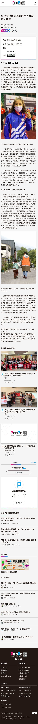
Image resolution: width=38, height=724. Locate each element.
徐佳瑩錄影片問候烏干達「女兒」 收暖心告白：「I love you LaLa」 (17, 530)
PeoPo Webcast (9, 606)
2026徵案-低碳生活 (25, 687)
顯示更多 (10, 51)
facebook (16, 659)
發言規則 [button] (33, 462)
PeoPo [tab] (15, 462)
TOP (34, 713)
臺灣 (8, 40)
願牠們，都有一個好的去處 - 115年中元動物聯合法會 (18, 584)
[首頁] (19, 3)
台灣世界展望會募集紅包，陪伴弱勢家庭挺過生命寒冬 (19, 447)
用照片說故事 (5, 696)
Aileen (6, 587)
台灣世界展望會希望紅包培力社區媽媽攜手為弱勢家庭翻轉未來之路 (19, 410)
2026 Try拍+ (5, 687)
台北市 (13, 40)
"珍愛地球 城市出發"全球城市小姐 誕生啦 (17, 637)
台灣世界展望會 (9, 450)
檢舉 (14, 30)
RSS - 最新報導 (6, 704)
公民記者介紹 (23, 676)
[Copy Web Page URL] (16, 63)
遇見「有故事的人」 (25, 696)
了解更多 (19, 503)
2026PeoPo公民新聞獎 (9, 572)
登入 (24, 468)
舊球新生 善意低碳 (8, 604)
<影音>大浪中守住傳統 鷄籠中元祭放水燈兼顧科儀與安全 (18, 594)
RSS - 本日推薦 (6, 707)
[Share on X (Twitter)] (9, 63)
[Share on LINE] (13, 63)
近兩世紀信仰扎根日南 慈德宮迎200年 (16, 629)
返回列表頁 (18, 472)
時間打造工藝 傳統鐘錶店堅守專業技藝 (15, 612)
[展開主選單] (3, 3)
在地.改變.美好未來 (25, 693)
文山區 (18, 40)
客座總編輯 (22, 679)
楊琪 (5, 378)
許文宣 (6, 631)
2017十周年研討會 (25, 690)
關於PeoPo (4, 667)
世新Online (7, 614)
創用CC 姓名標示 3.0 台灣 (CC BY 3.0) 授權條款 (11, 55)
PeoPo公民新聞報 (24, 667)
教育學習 (18, 44)
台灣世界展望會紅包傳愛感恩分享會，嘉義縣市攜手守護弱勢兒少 (19, 374)
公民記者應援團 (24, 673)
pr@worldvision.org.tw (13, 341)
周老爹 (6, 639)
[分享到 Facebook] (6, 63)
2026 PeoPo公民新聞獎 (8, 690)
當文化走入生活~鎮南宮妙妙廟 (12, 620)
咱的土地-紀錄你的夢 (7, 693)
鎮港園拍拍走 (8, 622)
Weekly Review (6, 676)
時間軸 (3, 673)
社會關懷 (10, 44)
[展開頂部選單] (35, 3)
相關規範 (4, 670)
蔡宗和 (6, 597)
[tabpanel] (18, 468)
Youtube (21, 659)
